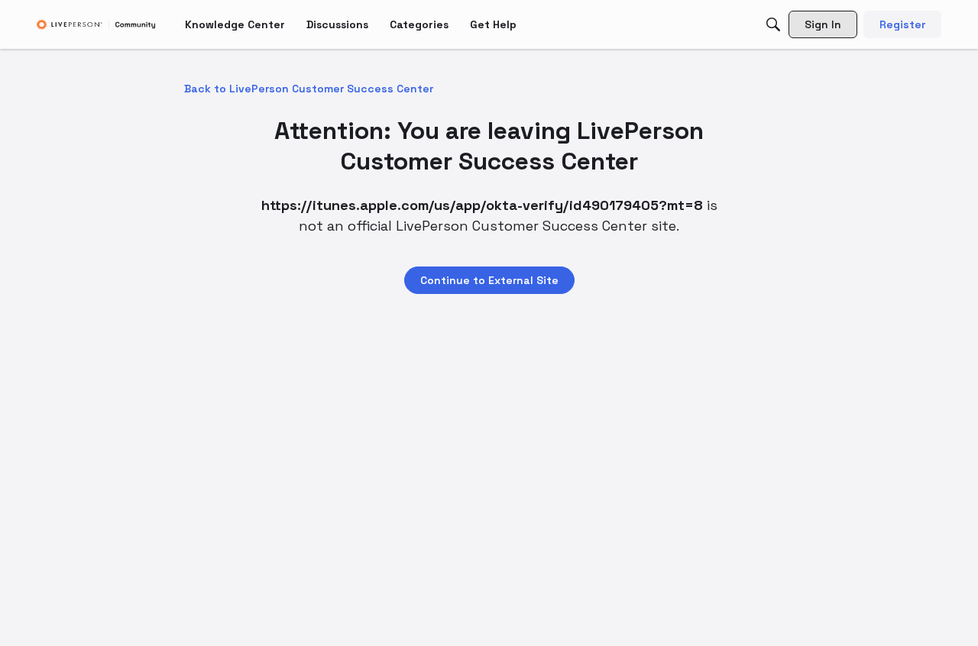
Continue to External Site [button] (489, 280)
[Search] (773, 24)
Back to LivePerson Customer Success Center (308, 88)
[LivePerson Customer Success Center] (96, 24)
